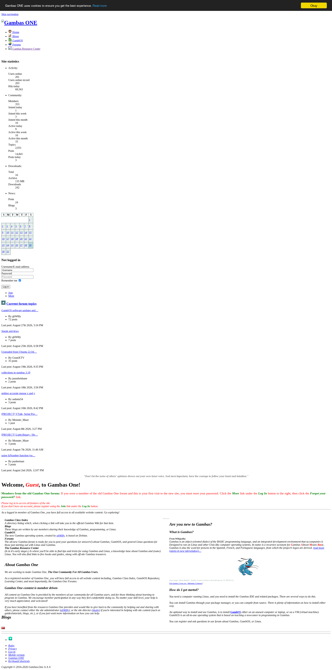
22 (30, 239)
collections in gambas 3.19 (15, 372)
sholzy (96, 610)
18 (12, 239)
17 (8, 239)
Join (10, 292)
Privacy (12, 648)
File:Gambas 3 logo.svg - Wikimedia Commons (185, 583)
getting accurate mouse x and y (18, 393)
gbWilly (60, 535)
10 (8, 232)
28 (26, 245)
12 (17, 232)
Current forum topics (21, 303)
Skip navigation (10, 14)
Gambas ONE (16, 658)
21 (26, 239)
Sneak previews (10, 331)
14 (26, 232)
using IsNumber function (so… (18, 455)
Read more (100, 5)
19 (17, 239)
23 (3, 245)
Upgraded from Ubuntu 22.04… (19, 351)
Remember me (9, 280)
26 (17, 245)
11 (12, 232)
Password (6, 273)
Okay (313, 5)
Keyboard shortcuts (19, 661)
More (11, 295)
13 (21, 232)
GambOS (235, 612)
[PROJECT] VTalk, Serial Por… (19, 414)
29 (30, 245)
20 (21, 239)
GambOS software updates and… (19, 310)
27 (21, 245)
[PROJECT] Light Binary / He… (19, 434)
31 (8, 251)
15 (30, 232)
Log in (11, 651)
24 (8, 245)
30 (3, 251)
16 (3, 239)
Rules (11, 645)
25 (12, 245)
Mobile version (16, 654)
